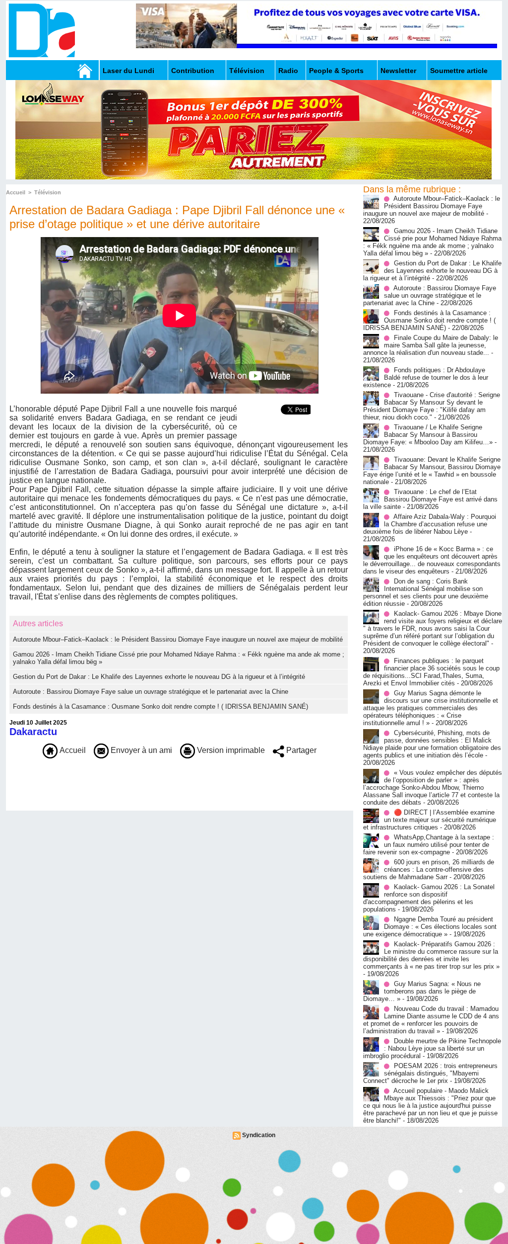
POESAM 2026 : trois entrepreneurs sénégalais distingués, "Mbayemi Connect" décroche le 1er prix (430, 1073)
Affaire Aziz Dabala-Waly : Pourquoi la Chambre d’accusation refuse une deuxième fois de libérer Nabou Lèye (429, 524)
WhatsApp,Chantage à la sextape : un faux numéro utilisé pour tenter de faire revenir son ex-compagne (428, 844)
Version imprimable (230, 750)
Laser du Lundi (128, 71)
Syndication (258, 1135)
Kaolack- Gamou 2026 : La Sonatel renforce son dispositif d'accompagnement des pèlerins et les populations (429, 898)
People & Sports (336, 71)
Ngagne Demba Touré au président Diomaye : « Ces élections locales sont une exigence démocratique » (430, 926)
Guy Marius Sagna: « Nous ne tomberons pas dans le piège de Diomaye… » (422, 991)
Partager (300, 750)
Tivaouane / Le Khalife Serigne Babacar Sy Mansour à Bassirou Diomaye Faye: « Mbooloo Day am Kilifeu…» (428, 434)
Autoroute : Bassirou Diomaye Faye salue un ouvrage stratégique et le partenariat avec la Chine (150, 691)
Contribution (192, 71)
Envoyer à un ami (140, 750)
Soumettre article (459, 71)
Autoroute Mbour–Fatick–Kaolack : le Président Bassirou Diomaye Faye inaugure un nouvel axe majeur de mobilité (178, 639)
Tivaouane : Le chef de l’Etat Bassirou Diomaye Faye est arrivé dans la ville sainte (430, 499)
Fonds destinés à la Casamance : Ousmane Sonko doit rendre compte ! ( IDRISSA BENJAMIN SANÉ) (160, 706)
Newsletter (398, 71)
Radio (288, 71)
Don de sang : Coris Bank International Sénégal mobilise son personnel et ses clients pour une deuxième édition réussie (425, 592)
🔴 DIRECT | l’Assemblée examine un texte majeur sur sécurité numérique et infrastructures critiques (429, 820)
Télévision (246, 71)
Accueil (15, 192)
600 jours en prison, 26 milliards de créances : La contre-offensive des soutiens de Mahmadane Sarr (428, 869)
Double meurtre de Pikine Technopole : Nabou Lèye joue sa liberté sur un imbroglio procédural (432, 1048)
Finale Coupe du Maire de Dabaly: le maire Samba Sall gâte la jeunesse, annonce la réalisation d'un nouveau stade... (430, 345)
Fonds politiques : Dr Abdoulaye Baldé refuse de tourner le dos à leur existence (425, 377)
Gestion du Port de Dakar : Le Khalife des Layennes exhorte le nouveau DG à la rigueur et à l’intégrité (159, 676)
